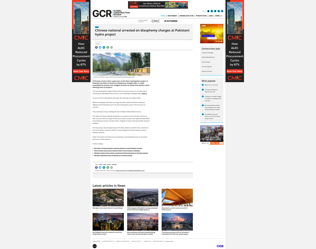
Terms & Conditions (122, 241)
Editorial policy (158, 241)
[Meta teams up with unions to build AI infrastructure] (177, 197)
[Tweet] (100, 47)
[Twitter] (215, 11)
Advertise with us (108, 241)
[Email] (212, 11)
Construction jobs (211, 48)
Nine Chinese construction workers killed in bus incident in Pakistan (117, 151)
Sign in (204, 11)
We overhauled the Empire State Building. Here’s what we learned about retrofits (212, 107)
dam (104, 164)
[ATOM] (125, 246)
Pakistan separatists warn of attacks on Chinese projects (113, 155)
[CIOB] (190, 246)
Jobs (211, 16)
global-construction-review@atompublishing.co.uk (130, 170)
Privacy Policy (136, 241)
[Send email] (111, 47)
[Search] (222, 11)
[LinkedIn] (218, 11)
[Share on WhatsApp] (107, 47)
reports (144, 93)
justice (109, 164)
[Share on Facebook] (96, 47)
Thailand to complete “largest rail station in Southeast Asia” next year (213, 98)
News (163, 16)
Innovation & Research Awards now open (211, 91)
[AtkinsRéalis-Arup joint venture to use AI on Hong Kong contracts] (108, 222)
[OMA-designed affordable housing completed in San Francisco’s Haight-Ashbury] (142, 197)
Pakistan (114, 164)
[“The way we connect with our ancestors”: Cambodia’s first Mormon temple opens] (177, 222)
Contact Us (147, 241)
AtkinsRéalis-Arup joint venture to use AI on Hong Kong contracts (212, 116)
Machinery (172, 16)
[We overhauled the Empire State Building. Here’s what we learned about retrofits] (142, 222)
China (100, 164)
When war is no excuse (211, 85)
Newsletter (96, 241)
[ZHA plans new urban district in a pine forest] (108, 197)
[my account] (208, 11)
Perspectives (201, 16)
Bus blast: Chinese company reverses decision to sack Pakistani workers (118, 148)
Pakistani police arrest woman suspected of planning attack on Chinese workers (121, 153)
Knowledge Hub (186, 16)
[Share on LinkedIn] (104, 47)
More (217, 16)
